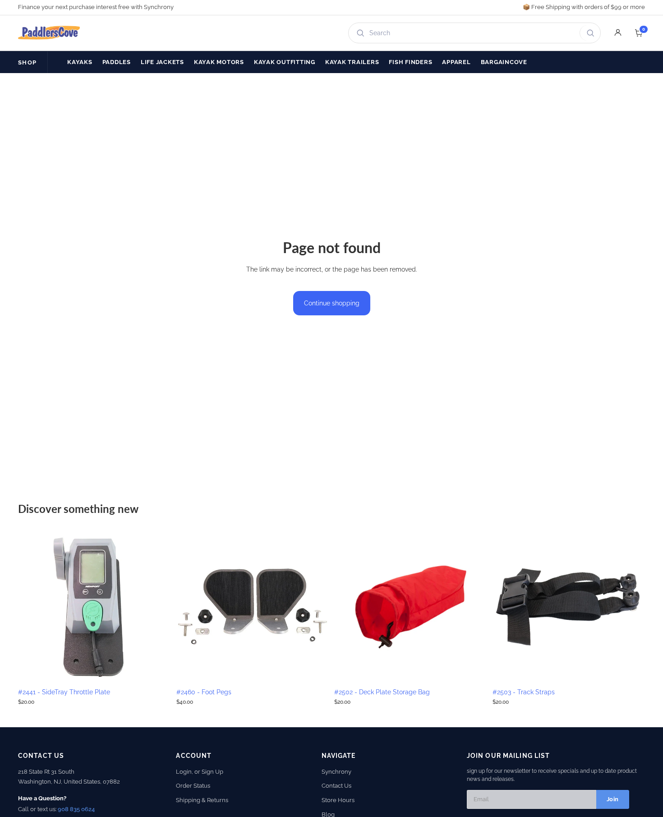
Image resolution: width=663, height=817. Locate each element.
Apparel (456, 62)
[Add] (157, 669)
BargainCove (504, 62)
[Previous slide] (31, 607)
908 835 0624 (76, 809)
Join (613, 799)
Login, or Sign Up (199, 771)
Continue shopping (331, 303)
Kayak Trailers (352, 62)
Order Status (193, 785)
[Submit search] (589, 33)
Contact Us (336, 785)
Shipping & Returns (202, 800)
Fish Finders (410, 62)
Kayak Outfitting (284, 62)
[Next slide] (157, 607)
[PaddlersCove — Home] (49, 33)
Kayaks (79, 62)
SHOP (27, 62)
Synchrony (336, 771)
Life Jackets (162, 62)
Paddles (116, 62)
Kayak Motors (219, 62)
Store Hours (338, 800)
